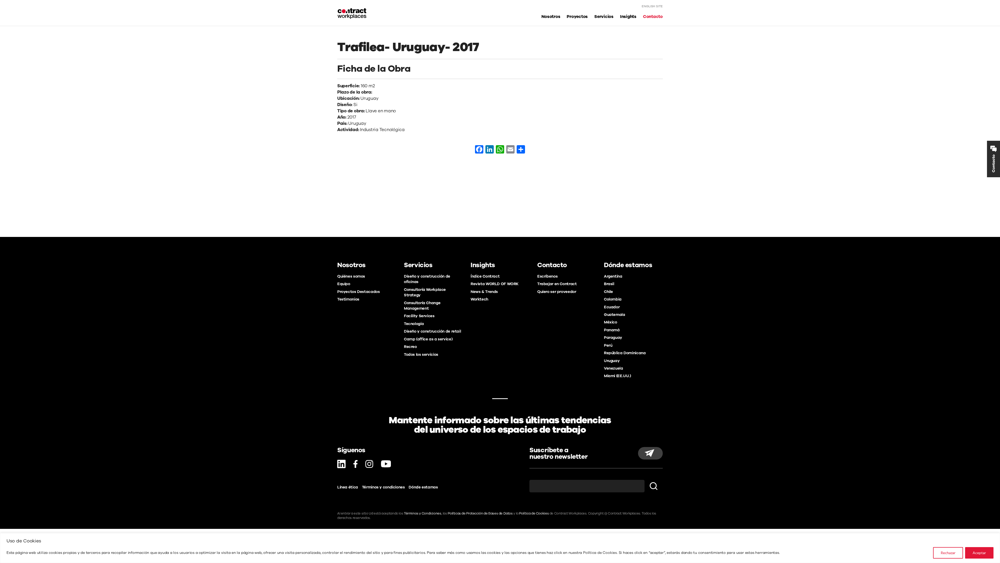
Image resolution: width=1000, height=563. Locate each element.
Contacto (653, 17)
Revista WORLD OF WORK (494, 283)
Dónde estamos (423, 487)
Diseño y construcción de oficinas (427, 279)
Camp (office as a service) (428, 339)
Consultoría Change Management (422, 305)
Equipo (343, 283)
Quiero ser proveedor (556, 291)
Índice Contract (485, 276)
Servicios (604, 17)
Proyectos (577, 17)
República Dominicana (625, 353)
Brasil (609, 283)
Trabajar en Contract (557, 283)
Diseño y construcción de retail (432, 331)
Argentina (613, 276)
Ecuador (612, 307)
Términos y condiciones (383, 487)
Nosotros (550, 17)
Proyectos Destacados (358, 291)
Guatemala (614, 314)
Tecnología (414, 323)
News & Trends (484, 291)
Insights (628, 17)
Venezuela (613, 368)
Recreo (410, 346)
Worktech (479, 299)
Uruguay (612, 360)
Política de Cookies (600, 552)
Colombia (613, 299)
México (610, 322)
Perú (608, 345)
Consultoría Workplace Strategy (425, 292)
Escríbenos (547, 276)
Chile (608, 291)
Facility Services (419, 316)
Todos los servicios (421, 354)
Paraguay (613, 337)
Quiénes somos (351, 276)
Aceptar (979, 552)
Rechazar (948, 552)
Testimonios (348, 299)
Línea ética (347, 487)
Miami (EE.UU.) (617, 375)
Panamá (612, 330)
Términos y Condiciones (422, 513)
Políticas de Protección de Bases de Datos (480, 513)
